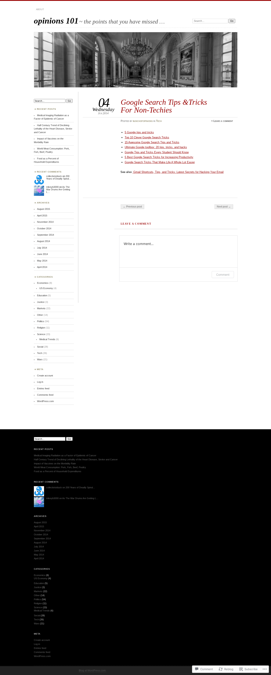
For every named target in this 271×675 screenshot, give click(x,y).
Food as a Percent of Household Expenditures (57, 471)
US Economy (46, 288)
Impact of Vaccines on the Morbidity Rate (55, 463)
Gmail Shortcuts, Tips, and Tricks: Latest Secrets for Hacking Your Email (178, 172)
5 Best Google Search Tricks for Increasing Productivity (159, 157)
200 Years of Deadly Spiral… (58, 177)
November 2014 (45, 222)
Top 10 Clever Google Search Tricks (147, 137)
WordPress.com (45, 401)
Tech (159, 121)
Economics (42, 283)
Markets (41, 308)
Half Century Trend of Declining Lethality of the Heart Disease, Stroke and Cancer (53, 129)
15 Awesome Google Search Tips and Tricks (152, 142)
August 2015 (43, 209)
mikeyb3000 (52, 187)
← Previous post (132, 206)
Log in (40, 382)
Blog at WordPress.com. (92, 670)
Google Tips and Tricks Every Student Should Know (157, 152)
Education (42, 295)
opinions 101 (56, 20)
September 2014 (45, 235)
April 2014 (42, 267)
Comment (223, 274)
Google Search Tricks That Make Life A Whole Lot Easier (160, 162)
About (40, 9)
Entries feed (43, 388)
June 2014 (42, 254)
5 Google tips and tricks (139, 132)
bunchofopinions (143, 121)
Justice (40, 302)
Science (41, 334)
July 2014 (42, 247)
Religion (41, 327)
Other (40, 315)
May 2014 (42, 260)
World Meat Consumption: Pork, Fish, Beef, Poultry (60, 467)
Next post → (224, 206)
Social (40, 346)
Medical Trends (47, 339)
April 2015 (42, 215)
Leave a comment (223, 121)
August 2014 (43, 241)
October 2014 (44, 228)
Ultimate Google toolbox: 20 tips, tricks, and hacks (156, 147)
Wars (40, 359)
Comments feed (45, 395)
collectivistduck (54, 176)
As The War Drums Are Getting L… (58, 189)
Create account (45, 375)
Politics (40, 321)
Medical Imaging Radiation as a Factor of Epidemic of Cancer (65, 455)
